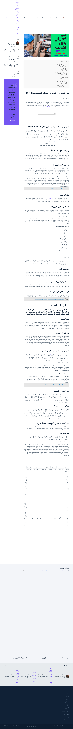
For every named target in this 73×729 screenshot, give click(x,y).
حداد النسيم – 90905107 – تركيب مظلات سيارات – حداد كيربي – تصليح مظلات (9, 50)
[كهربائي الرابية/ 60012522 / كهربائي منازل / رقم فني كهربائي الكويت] (36, 612)
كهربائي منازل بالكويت (52, 469)
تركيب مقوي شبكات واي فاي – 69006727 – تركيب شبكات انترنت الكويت (9, 65)
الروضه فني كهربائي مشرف (62, 73)
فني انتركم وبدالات (17, 18)
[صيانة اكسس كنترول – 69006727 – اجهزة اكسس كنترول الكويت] (17, 43)
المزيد (25, 17)
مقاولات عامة (17, 24)
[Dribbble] (29, 726)
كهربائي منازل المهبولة (63, 74)
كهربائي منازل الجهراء (63, 69)
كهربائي (56, 17)
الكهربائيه (50, 354)
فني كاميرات (37, 17)
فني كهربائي (32, 221)
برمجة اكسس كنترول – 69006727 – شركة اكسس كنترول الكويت (10, 58)
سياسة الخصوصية (6, 727)
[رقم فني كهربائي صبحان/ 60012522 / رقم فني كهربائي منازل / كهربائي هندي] (14, 612)
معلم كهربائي (64, 77)
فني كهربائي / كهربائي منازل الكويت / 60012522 (59, 64)
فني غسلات (17, 21)
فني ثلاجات (17, 12)
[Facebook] (35, 726)
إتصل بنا (10, 725)
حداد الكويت (43, 17)
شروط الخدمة (6, 725)
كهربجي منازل (43, 469)
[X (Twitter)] (33, 726)
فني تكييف (17, 0)
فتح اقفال (17, 9)
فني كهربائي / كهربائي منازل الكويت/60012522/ (59, 62)
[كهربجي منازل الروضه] (59, 612)
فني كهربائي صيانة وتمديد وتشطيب (61, 79)
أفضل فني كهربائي (61, 86)
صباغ (18, 5)
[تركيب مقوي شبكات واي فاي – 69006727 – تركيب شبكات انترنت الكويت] (17, 65)
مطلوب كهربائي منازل (63, 66)
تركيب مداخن (17, 33)
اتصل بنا (6, 17)
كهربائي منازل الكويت (47, 198)
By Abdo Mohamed (62, 725)
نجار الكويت (17, 27)
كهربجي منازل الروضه (65, 657)
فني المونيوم (17, 7)
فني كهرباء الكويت (64, 82)
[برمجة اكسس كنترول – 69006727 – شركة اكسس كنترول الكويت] (17, 58)
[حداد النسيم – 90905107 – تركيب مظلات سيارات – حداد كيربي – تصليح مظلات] (17, 50)
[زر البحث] (17, 35)
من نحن (14, 725)
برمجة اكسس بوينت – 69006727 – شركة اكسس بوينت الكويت (10, 73)
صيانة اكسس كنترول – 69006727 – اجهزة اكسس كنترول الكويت (10, 43)
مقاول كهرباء (64, 68)
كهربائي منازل (61, 469)
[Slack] (27, 726)
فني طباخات (17, 15)
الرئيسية (17, 725)
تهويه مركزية (17, 30)
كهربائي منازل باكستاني (61, 81)
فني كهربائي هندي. (63, 78)
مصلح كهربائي (63, 70)
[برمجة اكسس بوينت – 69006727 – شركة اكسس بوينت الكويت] (17, 73)
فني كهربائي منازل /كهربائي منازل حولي (59, 85)
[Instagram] (31, 726)
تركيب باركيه (17, 3)
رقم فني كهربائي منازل (63, 65)
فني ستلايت (50, 17)
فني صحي (30, 17)
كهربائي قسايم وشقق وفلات (61, 83)
